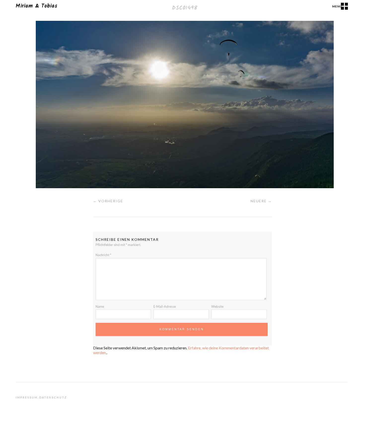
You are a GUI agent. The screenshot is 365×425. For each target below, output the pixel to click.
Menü (337, 6)
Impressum (27, 397)
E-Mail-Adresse (164, 306)
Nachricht (103, 255)
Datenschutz (53, 397)
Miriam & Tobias (36, 6)
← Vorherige (108, 201)
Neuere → (261, 201)
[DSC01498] (185, 186)
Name (100, 306)
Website (217, 306)
